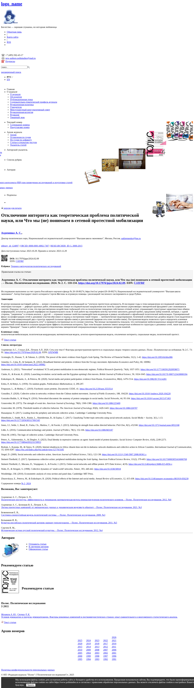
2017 (105, 643)
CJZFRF (20, 261)
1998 (97, 656)
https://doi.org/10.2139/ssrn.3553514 (96, 389)
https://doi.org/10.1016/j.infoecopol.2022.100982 (23, 364)
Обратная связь (14, 32)
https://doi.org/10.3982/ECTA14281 (150, 379)
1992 (105, 659)
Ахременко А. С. (11, 232)
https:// (88, 430)
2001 (114, 653)
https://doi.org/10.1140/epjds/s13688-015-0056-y (150, 464)
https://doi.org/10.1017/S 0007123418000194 (166, 374)
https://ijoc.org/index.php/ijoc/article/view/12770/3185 (39, 449)
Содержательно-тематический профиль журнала (33, 102)
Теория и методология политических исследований (36, 266)
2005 (80, 653)
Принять (30, 685)
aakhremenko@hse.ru (131, 238)
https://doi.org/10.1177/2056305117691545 (20, 420)
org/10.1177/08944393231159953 (26, 442)
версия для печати (12, 208)
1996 (114, 656)
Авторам (11, 170)
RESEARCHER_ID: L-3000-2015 (66, 246)
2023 (97, 640)
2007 (105, 650)
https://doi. (6, 442)
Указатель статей (18, 145)
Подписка (10, 61)
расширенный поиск (11, 72)
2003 (97, 653)
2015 (80, 646)
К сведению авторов (39, 546)
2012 (105, 646)
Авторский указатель (17, 150)
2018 (97, 643)
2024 (88, 640)
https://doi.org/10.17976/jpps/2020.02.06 (23, 352)
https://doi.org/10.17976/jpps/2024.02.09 (101, 282)
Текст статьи (10, 340)
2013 (97, 646)
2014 (88, 646)
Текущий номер (14, 122)
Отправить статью (37, 544)
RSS (9, 42)
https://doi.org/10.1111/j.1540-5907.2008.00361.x (124, 454)
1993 (97, 659)
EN (8, 79)
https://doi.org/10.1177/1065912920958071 (160, 369)
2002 (105, 653)
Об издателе (16, 97)
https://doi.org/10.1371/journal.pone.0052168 (159, 425)
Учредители (16, 107)
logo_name (11, 3)
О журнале (12, 92)
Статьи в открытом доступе (23, 142)
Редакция (14, 115)
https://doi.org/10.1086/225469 (106, 403)
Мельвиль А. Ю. (8, 614)
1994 (88, 659)
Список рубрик (14, 160)
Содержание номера (20, 125)
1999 (88, 656)
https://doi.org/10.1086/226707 (123, 408)
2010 (80, 650)
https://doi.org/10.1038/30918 (107, 469)
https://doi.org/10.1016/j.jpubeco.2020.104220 (150, 393)
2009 (88, 650)
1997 (105, 656)
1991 (114, 659)
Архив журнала (14, 132)
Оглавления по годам (20, 137)
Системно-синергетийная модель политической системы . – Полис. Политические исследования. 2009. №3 (53, 515)
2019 (88, 643)
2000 (80, 656)
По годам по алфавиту (21, 140)
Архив (13, 135)
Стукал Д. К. (23, 614)
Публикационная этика (21, 99)
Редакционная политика (22, 104)
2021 (114, 640)
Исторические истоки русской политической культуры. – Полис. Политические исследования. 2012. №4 (52, 530)
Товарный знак (17, 117)
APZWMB (53, 352)
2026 (114, 637)
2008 (97, 650)
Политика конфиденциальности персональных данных (28, 670)
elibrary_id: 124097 (10, 246)
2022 (105, 640)
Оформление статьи (38, 549)
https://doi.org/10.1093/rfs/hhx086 (157, 357)
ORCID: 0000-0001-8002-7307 (34, 246)
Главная (10, 89)
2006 (114, 650)
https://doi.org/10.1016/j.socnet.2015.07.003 (151, 398)
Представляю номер (20, 127)
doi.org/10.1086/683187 (102, 430)
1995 (80, 659)
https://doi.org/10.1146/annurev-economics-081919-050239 (161, 478)
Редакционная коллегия (21, 112)
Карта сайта (12, 37)
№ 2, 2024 (26, 483)
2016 (114, 643)
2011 (114, 646)
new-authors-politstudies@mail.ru (20, 58)
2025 (80, 640)
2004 (88, 653)
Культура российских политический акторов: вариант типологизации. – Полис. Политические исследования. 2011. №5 (59, 522)
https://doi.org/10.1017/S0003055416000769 (167, 459)
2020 (80, 643)
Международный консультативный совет (30, 110)
